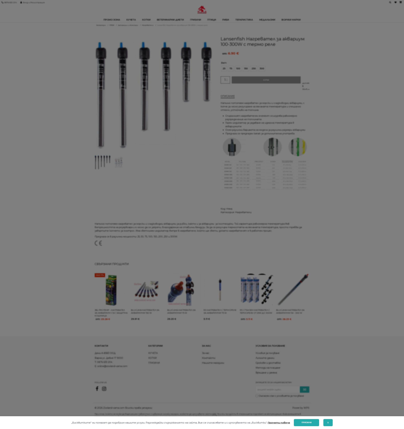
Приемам (307, 422)
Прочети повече (279, 422)
